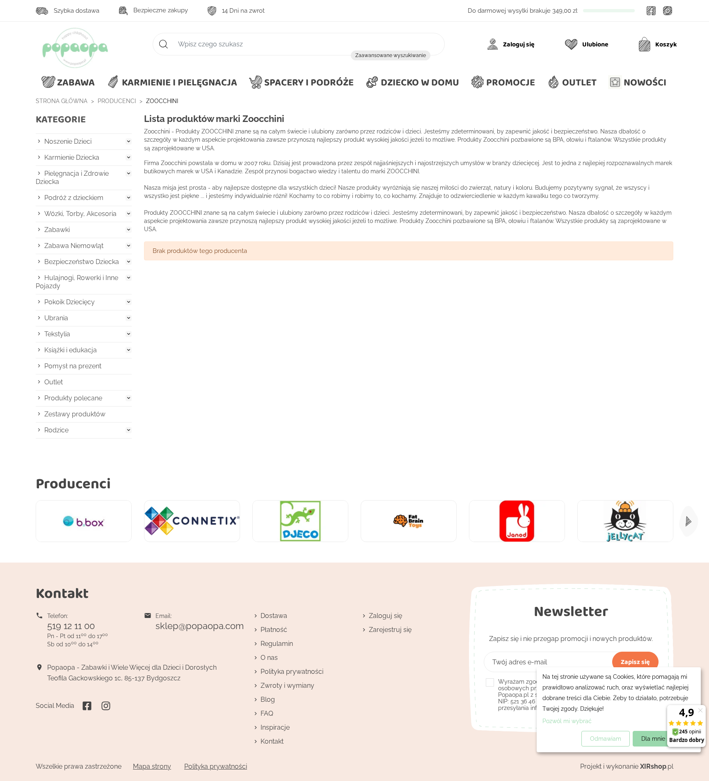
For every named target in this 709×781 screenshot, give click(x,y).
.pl (656, 766)
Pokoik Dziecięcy (69, 302)
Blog (268, 699)
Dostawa (274, 616)
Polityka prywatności (292, 671)
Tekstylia (57, 334)
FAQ (267, 713)
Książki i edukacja (70, 350)
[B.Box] (84, 521)
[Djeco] (300, 521)
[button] (412, 82)
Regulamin (277, 644)
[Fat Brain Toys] (409, 521)
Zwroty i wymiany (287, 685)
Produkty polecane (73, 398)
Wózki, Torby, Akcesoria (80, 214)
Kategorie (61, 119)
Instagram (667, 10)
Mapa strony (152, 766)
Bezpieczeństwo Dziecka (81, 262)
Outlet (53, 382)
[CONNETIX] (192, 521)
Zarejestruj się (390, 630)
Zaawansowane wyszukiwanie (390, 55)
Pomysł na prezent (72, 366)
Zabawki (57, 230)
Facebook (651, 10)
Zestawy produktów (74, 414)
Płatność (274, 630)
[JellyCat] (625, 521)
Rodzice (56, 430)
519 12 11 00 (71, 626)
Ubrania (56, 318)
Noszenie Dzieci (67, 141)
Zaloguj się (385, 616)
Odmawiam (605, 738)
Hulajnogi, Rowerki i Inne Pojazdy (77, 282)
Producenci (73, 483)
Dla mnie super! (662, 738)
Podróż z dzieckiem (73, 198)
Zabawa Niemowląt (73, 246)
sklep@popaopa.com (200, 626)
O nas (269, 658)
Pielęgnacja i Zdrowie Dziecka (72, 178)
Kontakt (272, 741)
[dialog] (619, 709)
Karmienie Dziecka (71, 157)
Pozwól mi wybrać (567, 721)
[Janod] (517, 521)
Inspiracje (275, 727)
